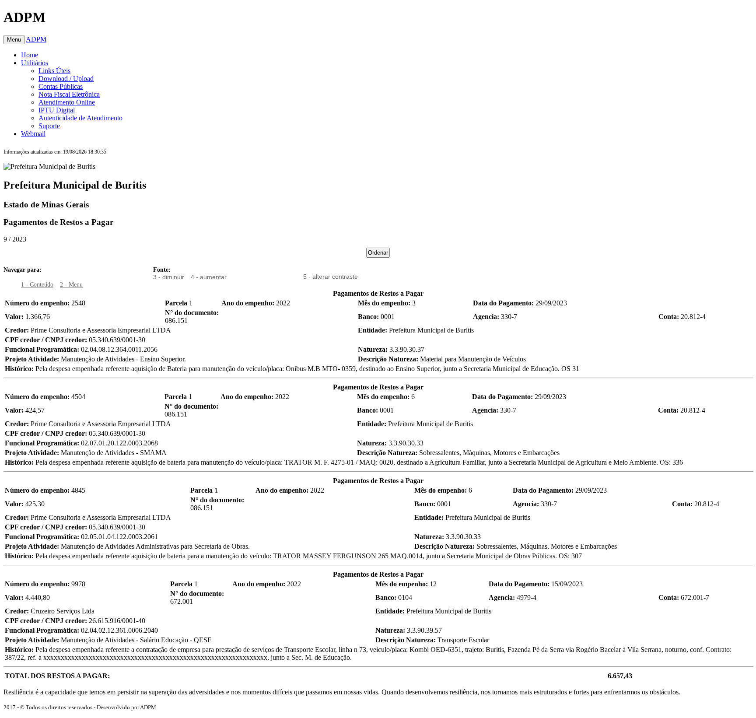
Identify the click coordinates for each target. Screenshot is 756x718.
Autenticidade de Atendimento (80, 118)
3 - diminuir (168, 276)
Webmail (33, 133)
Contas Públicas (60, 86)
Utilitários (34, 63)
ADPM (36, 39)
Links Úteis (54, 70)
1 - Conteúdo (37, 284)
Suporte (49, 126)
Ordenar (378, 252)
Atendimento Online (66, 102)
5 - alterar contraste (330, 276)
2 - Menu (71, 284)
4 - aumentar (209, 276)
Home (29, 55)
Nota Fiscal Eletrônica (69, 94)
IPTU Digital (56, 110)
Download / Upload (66, 78)
